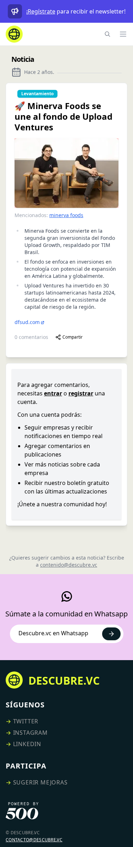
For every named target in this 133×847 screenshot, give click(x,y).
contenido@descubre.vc (68, 564)
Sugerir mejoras (40, 782)
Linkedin (27, 744)
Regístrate (41, 11)
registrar (80, 393)
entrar (53, 393)
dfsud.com (27, 322)
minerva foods (66, 215)
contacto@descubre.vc (34, 840)
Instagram (30, 733)
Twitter (26, 721)
